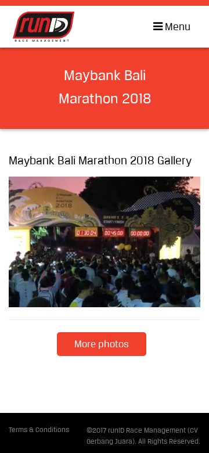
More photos (101, 344)
